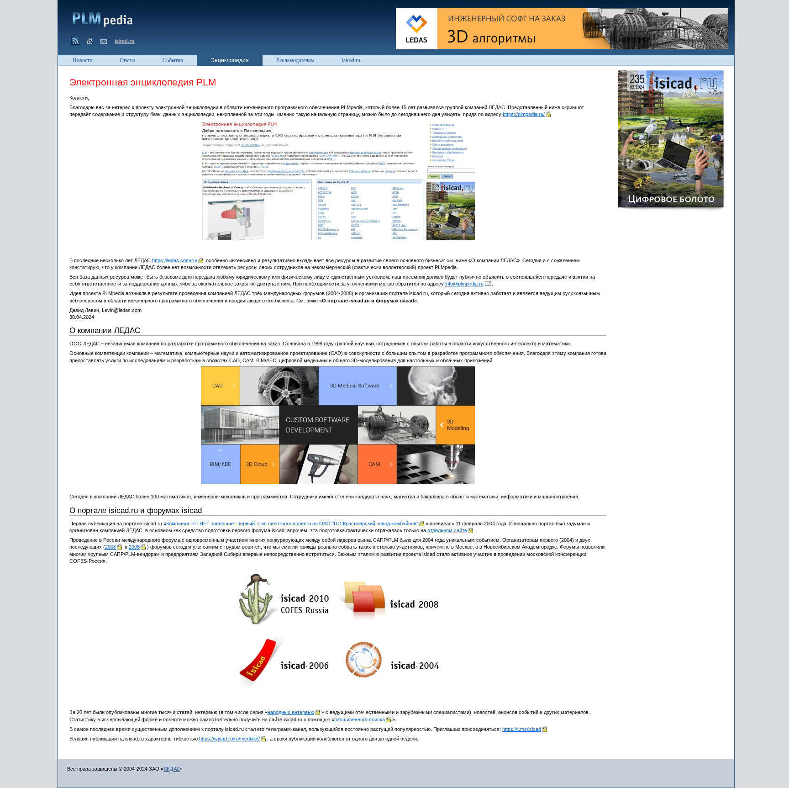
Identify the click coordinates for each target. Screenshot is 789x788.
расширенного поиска (359, 719)
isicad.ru (125, 41)
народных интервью (291, 712)
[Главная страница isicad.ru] (89, 41)
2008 (134, 547)
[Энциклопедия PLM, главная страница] (101, 18)
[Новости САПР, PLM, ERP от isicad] (75, 42)
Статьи (127, 60)
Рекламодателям (295, 60)
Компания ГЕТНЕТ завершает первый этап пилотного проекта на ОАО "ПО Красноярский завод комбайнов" (292, 523)
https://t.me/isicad (521, 729)
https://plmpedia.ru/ (524, 114)
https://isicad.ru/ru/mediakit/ (229, 738)
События (173, 60)
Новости (82, 60)
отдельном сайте (447, 530)
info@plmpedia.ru (464, 283)
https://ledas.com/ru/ (174, 260)
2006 (110, 547)
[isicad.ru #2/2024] (672, 142)
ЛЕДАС (171, 769)
